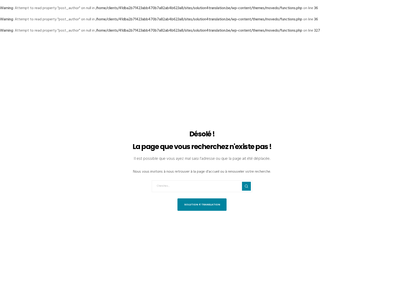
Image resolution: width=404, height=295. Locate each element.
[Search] (246, 186)
